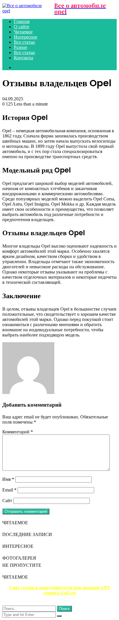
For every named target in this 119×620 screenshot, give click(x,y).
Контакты (23, 57)
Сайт (7, 500)
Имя (8, 479)
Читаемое (23, 31)
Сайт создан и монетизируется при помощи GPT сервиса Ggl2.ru (59, 590)
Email (9, 489)
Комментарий (17, 431)
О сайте (21, 26)
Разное (20, 47)
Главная (21, 21)
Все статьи (24, 42)
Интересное (25, 37)
